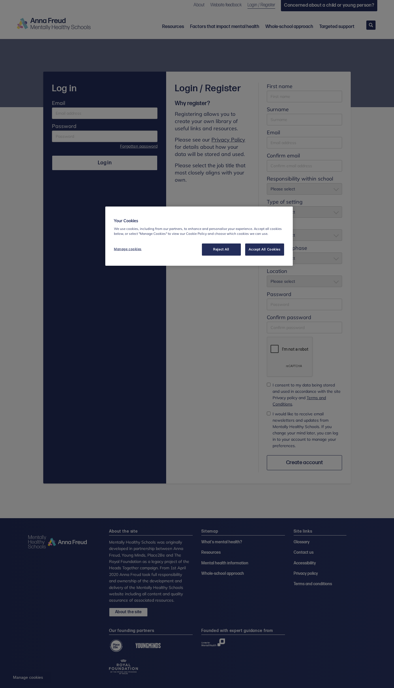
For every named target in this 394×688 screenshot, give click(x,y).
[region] (199, 236)
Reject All (221, 249)
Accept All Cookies (264, 249)
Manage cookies (128, 249)
